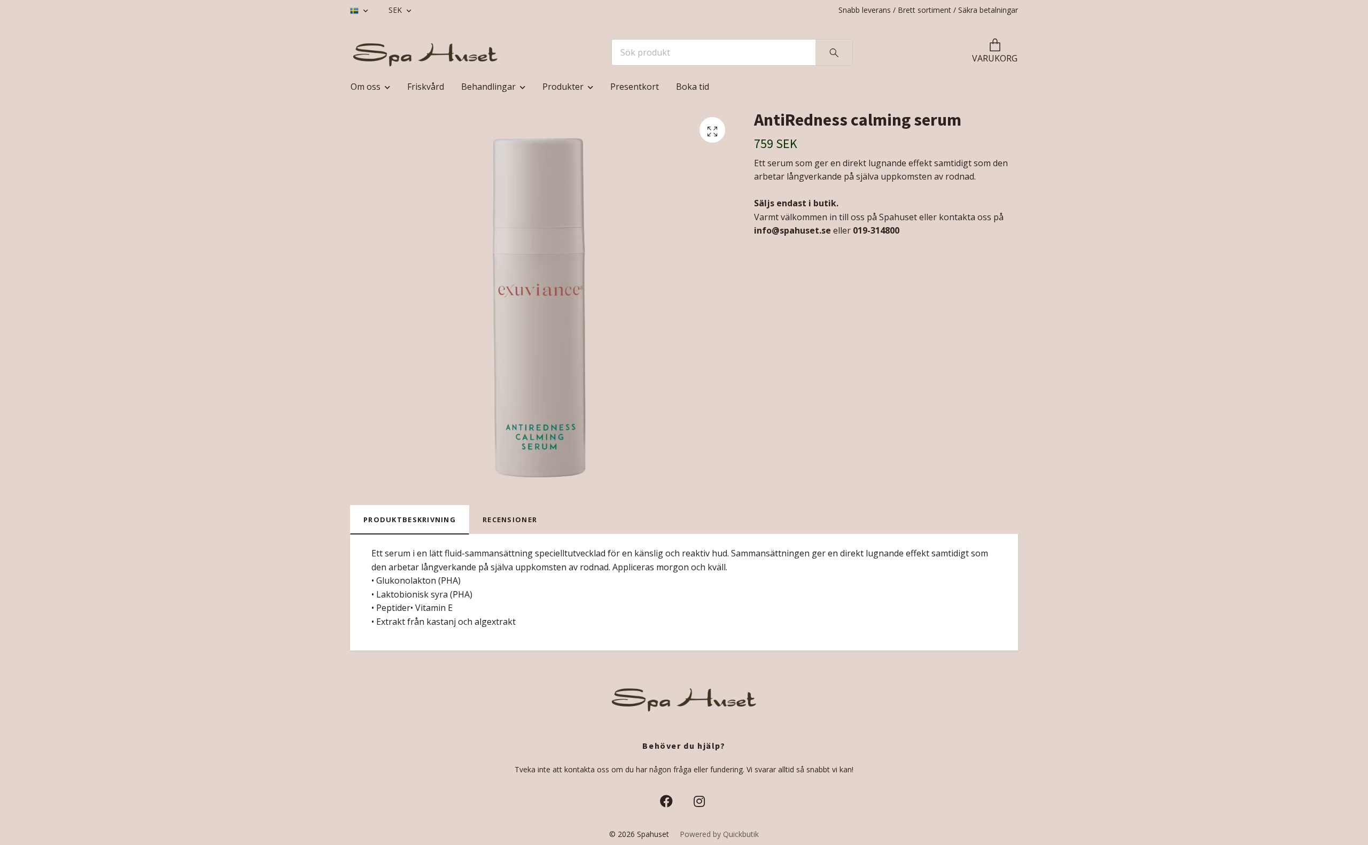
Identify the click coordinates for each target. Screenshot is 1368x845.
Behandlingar (488, 86)
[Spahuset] (425, 52)
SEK (396, 10)
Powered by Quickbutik (719, 834)
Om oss (365, 86)
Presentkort (634, 86)
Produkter (563, 86)
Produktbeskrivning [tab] (409, 519)
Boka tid (692, 86)
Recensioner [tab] (510, 519)
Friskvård (425, 86)
